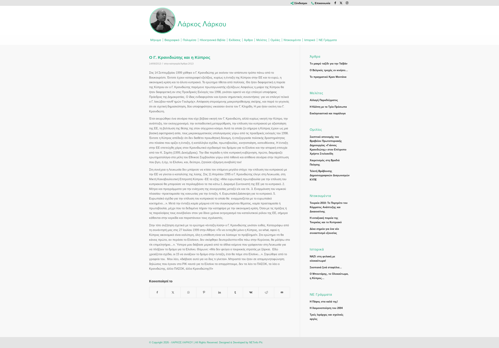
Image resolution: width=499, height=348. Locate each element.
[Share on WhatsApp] (188, 292)
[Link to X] (341, 3)
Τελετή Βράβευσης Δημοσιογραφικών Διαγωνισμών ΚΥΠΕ (329, 175)
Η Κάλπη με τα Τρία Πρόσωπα (328, 106)
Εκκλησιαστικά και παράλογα (328, 113)
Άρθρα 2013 (187, 63)
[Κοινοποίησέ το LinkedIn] (219, 292)
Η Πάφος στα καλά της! (324, 301)
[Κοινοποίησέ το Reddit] (266, 292)
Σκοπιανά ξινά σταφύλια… (326, 267)
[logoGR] (188, 20)
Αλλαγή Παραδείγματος (324, 100)
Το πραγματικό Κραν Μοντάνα (328, 76)
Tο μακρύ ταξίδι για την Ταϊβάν (328, 63)
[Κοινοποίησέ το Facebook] (157, 292)
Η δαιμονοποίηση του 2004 (326, 308)
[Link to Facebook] (335, 3)
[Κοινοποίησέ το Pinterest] (204, 292)
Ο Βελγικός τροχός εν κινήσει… (329, 70)
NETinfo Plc (256, 342)
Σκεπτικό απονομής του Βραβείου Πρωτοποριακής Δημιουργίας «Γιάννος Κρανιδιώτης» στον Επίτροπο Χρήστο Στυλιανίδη (328, 145)
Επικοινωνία (322, 3)
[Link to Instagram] (347, 3)
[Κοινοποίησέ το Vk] (250, 292)
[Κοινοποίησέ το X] (172, 292)
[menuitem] (299, 3)
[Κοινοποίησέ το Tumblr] (235, 292)
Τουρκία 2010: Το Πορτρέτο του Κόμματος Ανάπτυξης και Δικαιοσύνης (329, 207)
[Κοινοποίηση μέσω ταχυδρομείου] (282, 292)
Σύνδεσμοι (300, 3)
